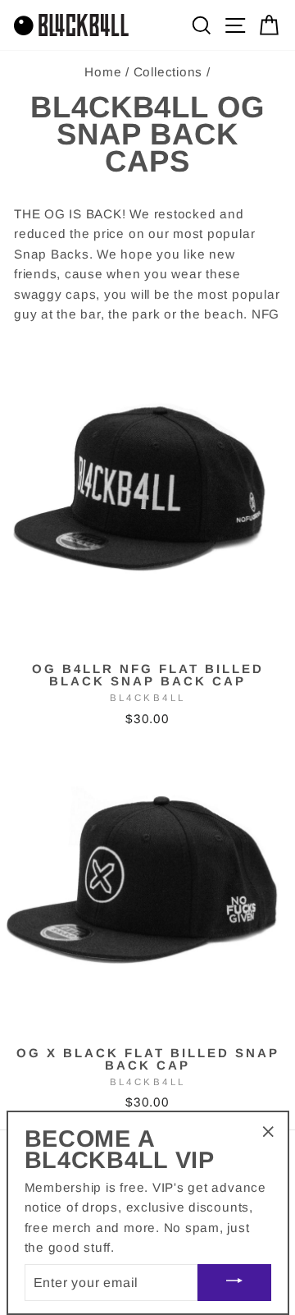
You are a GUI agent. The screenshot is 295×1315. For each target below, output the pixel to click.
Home (102, 72)
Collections (168, 72)
